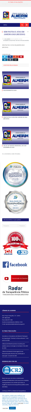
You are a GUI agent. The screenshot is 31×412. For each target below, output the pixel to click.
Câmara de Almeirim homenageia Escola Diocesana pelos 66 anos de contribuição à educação (13, 353)
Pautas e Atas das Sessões (22, 40)
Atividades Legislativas (9, 40)
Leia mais (20, 403)
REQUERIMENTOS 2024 (9, 90)
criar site (12, 378)
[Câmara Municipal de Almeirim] (15, 15)
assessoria (20, 380)
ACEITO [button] (12, 408)
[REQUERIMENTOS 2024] (15, 80)
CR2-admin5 (7, 39)
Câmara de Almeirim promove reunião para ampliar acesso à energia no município (16, 4)
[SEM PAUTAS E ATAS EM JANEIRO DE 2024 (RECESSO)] (15, 107)
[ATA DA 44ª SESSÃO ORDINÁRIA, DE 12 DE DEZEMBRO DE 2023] (15, 135)
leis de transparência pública (17, 384)
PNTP (9, 390)
